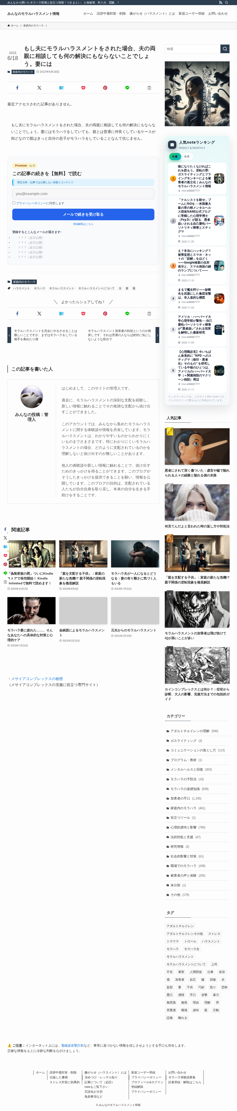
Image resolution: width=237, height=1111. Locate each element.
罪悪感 (171, 1010)
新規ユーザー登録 (143, 1072)
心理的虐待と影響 (188, 827)
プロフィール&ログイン (147, 1082)
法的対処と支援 (185, 837)
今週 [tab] (175, 156)
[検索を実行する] (225, 48)
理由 (196, 1002)
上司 (214, 964)
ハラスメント (21, 288)
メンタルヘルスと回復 (191, 769)
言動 (216, 1010)
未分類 (178, 885)
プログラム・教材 (186, 760)
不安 (170, 972)
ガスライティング (186, 741)
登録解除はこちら (83, 224)
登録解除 (137, 1087)
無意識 (171, 1002)
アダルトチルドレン (180, 926)
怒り (213, 987)
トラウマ (173, 941)
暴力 (216, 995)
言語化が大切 (93, 1091)
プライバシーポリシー (31, 203)
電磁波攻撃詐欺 (72, 1045)
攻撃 (204, 995)
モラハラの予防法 (187, 779)
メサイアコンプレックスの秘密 (37, 679)
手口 (193, 995)
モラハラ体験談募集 (182, 1077)
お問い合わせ (177, 1072)
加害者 (179, 979)
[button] (17, 88)
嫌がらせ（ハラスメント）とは (105, 1072)
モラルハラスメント (61, 288)
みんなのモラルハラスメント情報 (33, 13)
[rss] (221, 2)
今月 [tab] (187, 156)
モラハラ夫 (191, 949)
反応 (193, 979)
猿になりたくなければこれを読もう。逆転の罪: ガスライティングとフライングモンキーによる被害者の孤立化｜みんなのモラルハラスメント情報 (197, 179)
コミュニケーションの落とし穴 (198, 750)
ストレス (214, 933)
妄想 (170, 987)
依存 (222, 972)
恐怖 (224, 987)
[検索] (227, 2)
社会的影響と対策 (187, 856)
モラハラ (39, 288)
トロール (190, 941)
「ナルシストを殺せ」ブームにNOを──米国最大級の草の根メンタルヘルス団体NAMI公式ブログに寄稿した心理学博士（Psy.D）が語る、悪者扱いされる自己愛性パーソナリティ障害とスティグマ (197, 220)
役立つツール (183, 817)
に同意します (40, 203)
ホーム (40, 1072)
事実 (181, 972)
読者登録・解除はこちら (184, 1082)
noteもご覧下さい (96, 1087)
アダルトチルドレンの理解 (194, 731)
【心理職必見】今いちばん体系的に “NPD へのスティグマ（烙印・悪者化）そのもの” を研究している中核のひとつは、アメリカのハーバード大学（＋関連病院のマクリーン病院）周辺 (197, 370)
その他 (180, 895)
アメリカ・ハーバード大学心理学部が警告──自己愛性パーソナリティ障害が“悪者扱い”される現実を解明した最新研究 (197, 329)
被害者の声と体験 (188, 875)
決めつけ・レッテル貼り (101, 1077)
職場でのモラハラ (188, 866)
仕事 (210, 972)
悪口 (170, 995)
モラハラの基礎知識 (190, 789)
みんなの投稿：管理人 (31, 417)
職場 (184, 1010)
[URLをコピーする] (149, 88)
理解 (207, 1002)
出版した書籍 (59, 1077)
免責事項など (93, 1096)
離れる (182, 1018)
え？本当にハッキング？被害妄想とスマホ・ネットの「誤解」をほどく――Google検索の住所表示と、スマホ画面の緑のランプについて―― (197, 265)
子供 (190, 987)
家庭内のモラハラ (23, 71)
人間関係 (196, 972)
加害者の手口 (186, 798)
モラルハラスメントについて (96, 288)
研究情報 (180, 846)
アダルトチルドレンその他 (185, 933)
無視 (184, 1002)
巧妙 (201, 987)
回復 (213, 979)
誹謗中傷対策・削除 (63, 1072)
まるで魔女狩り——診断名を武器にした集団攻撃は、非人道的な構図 (197, 299)
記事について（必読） (99, 1082)
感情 (181, 995)
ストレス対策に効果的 (65, 1082)
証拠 (170, 1018)
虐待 (196, 1010)
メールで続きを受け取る (83, 214)
